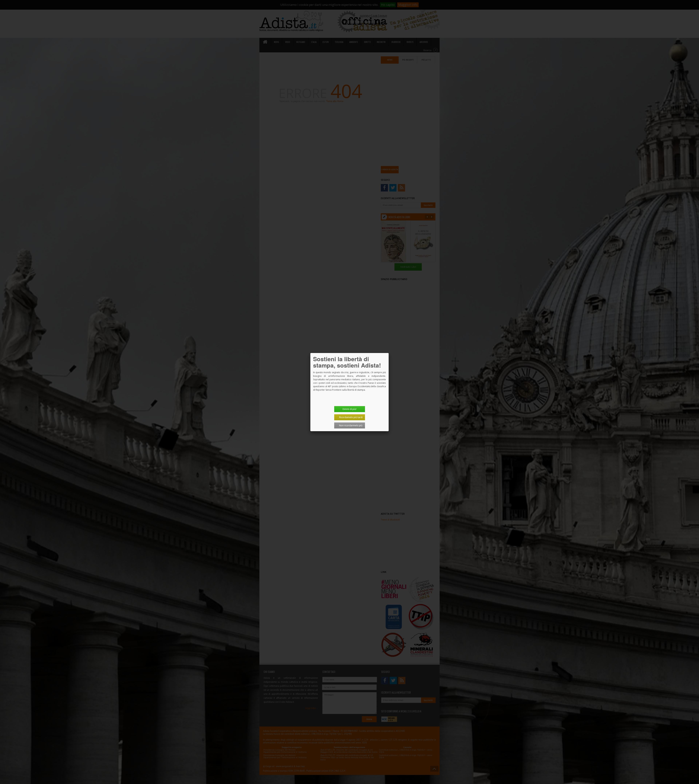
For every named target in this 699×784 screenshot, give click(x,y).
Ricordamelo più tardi (351, 417)
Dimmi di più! (349, 409)
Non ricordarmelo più (350, 425)
